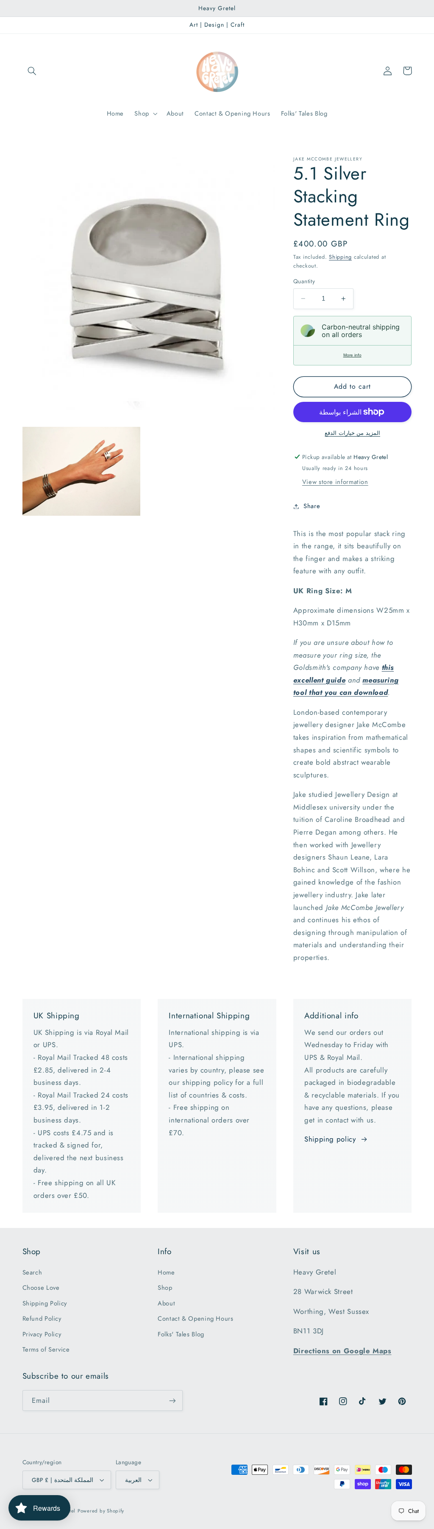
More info (352, 355)
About (166, 1303)
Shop (165, 1287)
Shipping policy (330, 1139)
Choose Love (41, 1287)
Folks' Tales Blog (181, 1334)
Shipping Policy (44, 1303)
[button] (32, 70)
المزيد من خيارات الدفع (352, 433)
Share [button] (311, 506)
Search (32, 1272)
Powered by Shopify (101, 1510)
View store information (335, 482)
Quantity (304, 281)
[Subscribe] (172, 1400)
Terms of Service (46, 1349)
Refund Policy (41, 1318)
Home (166, 1272)
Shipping (340, 257)
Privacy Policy (41, 1334)
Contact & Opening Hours (196, 1318)
